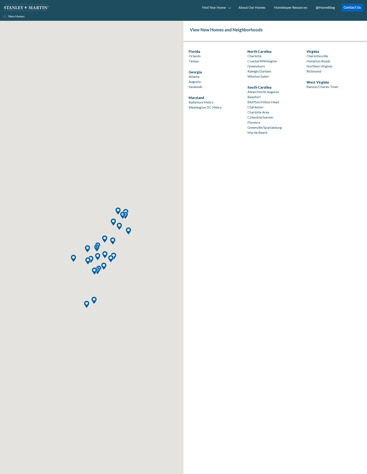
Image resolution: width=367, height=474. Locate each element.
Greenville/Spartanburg (264, 127)
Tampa (194, 61)
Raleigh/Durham (259, 71)
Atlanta (194, 76)
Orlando (195, 56)
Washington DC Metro (205, 107)
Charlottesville (317, 56)
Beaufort (254, 97)
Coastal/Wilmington (262, 61)
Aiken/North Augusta (263, 92)
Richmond (313, 71)
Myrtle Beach (257, 132)
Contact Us (352, 7)
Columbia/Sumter (260, 117)
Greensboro (256, 66)
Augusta (195, 82)
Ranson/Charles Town (322, 87)
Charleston (255, 107)
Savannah (195, 87)
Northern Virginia (319, 66)
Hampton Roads (318, 61)
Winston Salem (258, 76)
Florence (253, 122)
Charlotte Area (258, 112)
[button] (94, 300)
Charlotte (254, 56)
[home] (4, 16)
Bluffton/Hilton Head (263, 102)
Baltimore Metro (201, 102)
